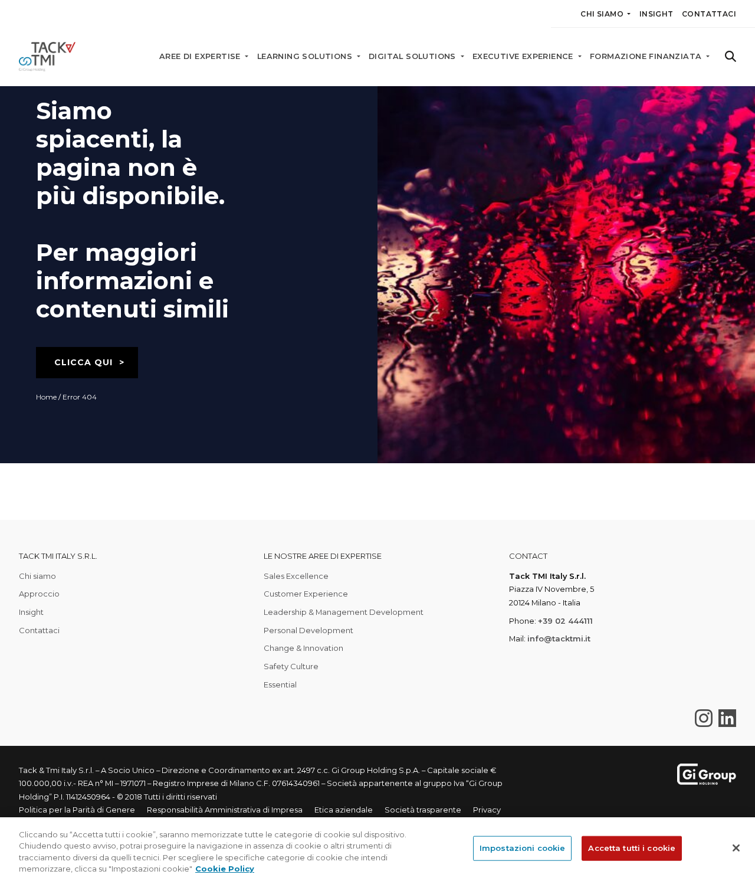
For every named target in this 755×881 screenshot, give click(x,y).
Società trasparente (423, 809)
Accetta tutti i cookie (631, 848)
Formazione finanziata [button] (647, 56)
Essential (280, 684)
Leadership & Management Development (344, 612)
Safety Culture (291, 666)
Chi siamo (37, 576)
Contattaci (709, 13)
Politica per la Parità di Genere (77, 809)
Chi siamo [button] (602, 13)
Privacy (487, 809)
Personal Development (308, 630)
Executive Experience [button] (524, 56)
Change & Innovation (303, 648)
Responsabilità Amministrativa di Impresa (225, 809)
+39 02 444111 (565, 620)
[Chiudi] (736, 848)
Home (46, 396)
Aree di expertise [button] (201, 56)
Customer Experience (306, 593)
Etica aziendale (343, 809)
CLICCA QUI (83, 362)
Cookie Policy (224, 868)
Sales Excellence (296, 576)
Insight (656, 13)
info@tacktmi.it (558, 638)
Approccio (39, 593)
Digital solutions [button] (413, 56)
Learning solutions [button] (306, 56)
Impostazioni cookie (522, 848)
